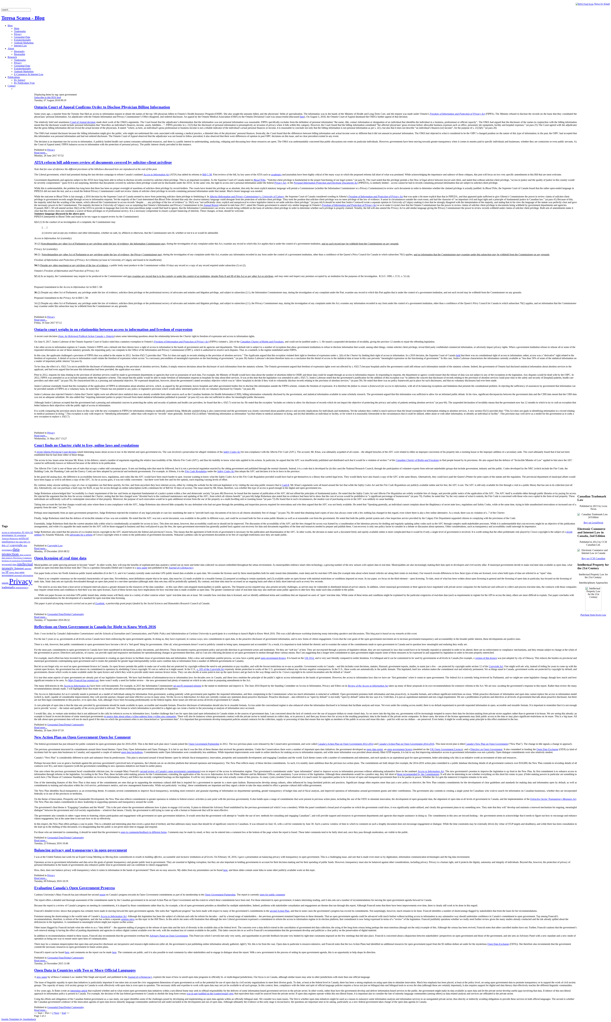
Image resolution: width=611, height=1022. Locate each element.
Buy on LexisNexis (593, 522)
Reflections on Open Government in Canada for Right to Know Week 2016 (95, 627)
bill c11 (27, 542)
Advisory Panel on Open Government (169, 935)
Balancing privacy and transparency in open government (80, 850)
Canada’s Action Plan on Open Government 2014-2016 (406, 744)
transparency (22, 587)
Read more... (40, 152)
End (64, 1013)
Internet (19, 568)
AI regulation (20, 535)
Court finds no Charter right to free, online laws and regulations (86, 445)
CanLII (285, 485)
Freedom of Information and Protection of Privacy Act (457, 113)
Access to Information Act (156, 174)
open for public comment (272, 894)
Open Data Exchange (547, 749)
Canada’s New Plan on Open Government (486, 744)
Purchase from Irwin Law (593, 615)
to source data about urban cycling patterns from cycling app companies (140, 716)
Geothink (99, 603)
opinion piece (128, 919)
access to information (11, 532)
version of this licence (486, 658)
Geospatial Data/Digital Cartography (65, 614)
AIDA (27, 532)
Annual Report (211, 205)
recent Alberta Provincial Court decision (57, 452)
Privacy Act (280, 182)
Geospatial (26, 560)
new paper (142, 567)
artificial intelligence (15, 540)
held (458, 355)
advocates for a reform (80, 534)
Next (56, 1013)
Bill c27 (6, 545)
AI (23, 532)
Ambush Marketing (10, 538)
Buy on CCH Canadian (593, 558)
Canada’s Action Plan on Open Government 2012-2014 (345, 744)
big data (20, 542)
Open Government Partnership (204, 744)
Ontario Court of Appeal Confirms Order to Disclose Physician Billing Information (102, 107)
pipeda (5, 583)
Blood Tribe (260, 180)
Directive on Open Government (486, 749)
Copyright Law (55, 545)
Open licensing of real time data (60, 558)
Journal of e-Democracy (181, 567)
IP (7, 572)
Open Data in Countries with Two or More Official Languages (85, 970)
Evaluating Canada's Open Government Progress (74, 888)
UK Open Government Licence (446, 749)
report (102, 894)
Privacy (20, 581)
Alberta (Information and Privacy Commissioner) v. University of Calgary (247, 196)
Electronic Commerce (22, 558)
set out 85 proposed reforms (187, 685)
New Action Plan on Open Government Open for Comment (82, 737)
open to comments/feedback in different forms (144, 832)
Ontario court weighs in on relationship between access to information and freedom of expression (113, 329)
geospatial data (9, 564)
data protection (11, 551)
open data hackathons (132, 752)
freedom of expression (11, 561)
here (302, 116)
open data (14, 572)
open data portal (374, 749)
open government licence (273, 658)
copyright (16, 545)
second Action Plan (279, 911)
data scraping (25, 555)
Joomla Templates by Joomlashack (18, 1019)
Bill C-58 (207, 174)
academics (276, 174)
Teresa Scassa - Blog (23, 18)
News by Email (602, 4)
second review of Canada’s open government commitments (170, 771)
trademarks (9, 587)
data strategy (7, 558)
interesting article (78, 990)
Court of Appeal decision (82, 122)
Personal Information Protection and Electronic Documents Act (326, 182)
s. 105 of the (210, 669)
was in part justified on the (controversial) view (210, 993)
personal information (23, 575)
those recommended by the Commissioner (418, 774)
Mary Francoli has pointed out (83, 680)
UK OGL (309, 658)
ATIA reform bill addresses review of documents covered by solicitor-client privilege (103, 162)
